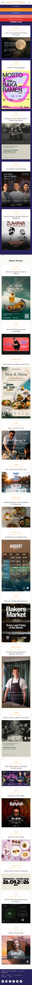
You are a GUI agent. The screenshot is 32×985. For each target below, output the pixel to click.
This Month (16, 13)
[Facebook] (10, 981)
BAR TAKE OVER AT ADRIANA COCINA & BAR (16, 767)
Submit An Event (16, 16)
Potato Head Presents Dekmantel (16, 871)
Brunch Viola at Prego (16, 837)
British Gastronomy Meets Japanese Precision (16, 653)
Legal (10, 976)
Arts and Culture (16, 30)
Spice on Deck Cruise (16, 428)
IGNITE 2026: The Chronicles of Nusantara (16, 900)
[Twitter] (17, 981)
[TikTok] (2, 981)
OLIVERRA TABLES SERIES (16, 169)
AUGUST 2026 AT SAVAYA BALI (16, 537)
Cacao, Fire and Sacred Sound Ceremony (16, 34)
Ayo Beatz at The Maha (16, 796)
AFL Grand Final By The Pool (16, 469)
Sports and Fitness (16, 466)
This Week (15, 9)
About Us (9, 975)
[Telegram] (6, 981)
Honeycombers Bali (16, 2)
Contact (4, 976)
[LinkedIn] (21, 981)
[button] (29, 2)
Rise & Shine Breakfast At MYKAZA (16, 364)
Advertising (18, 975)
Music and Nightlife (16, 213)
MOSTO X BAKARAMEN (16, 68)
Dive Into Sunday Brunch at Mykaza (16, 273)
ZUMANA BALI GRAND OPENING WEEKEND (16, 217)
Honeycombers (11, 971)
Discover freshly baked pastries (16, 601)
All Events (16, 6)
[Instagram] (13, 981)
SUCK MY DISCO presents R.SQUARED (16, 330)
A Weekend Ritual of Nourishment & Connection (16, 503)
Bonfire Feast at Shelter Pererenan (16, 718)
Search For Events (16, 20)
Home (3, 975)
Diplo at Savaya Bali (16, 933)
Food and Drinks (16, 65)
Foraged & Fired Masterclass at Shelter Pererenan (16, 119)
